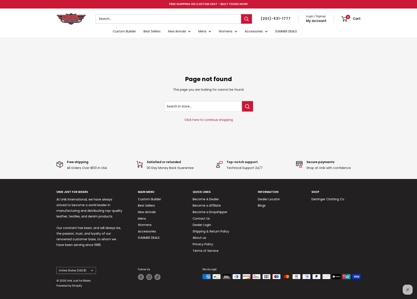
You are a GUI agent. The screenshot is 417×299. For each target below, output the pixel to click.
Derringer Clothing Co (327, 199)
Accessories (254, 31)
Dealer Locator (269, 199)
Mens (202, 31)
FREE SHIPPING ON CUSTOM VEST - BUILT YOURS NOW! (208, 4)
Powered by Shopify (69, 285)
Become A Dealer (206, 199)
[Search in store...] (247, 106)
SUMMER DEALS (286, 31)
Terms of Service (205, 251)
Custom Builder (124, 31)
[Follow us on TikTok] (157, 277)
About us (199, 238)
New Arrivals (177, 31)
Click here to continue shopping (208, 120)
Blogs (262, 205)
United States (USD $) (72, 270)
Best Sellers (152, 31)
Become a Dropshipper (210, 212)
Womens (225, 31)
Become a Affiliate (207, 205)
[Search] (246, 19)
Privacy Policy (203, 244)
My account (316, 20)
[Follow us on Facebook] (141, 277)
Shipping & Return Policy (211, 231)
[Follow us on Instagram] (149, 277)
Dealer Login (202, 225)
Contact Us (201, 218)
